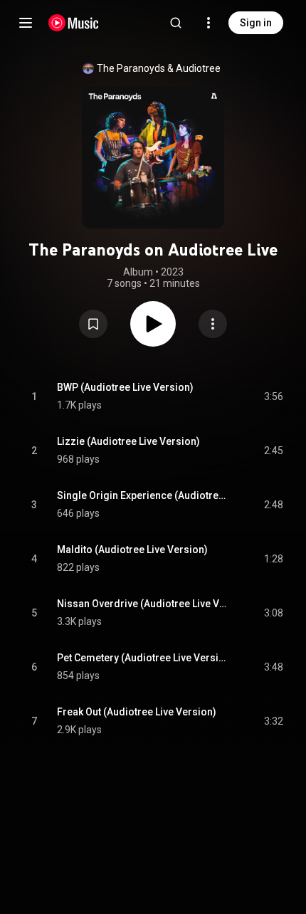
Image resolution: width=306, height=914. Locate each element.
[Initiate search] (175, 22)
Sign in (256, 22)
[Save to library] (93, 323)
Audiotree (198, 68)
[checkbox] (273, 396)
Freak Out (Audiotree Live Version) (136, 712)
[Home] (73, 22)
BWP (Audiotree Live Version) (125, 387)
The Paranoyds (131, 68)
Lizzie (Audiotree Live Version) (128, 441)
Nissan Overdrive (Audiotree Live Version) (144, 603)
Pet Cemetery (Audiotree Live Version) (144, 657)
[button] (93, 324)
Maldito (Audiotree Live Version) (132, 549)
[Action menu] (213, 324)
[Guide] (25, 22)
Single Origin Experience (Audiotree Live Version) (144, 495)
